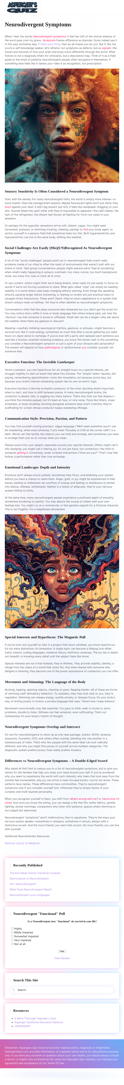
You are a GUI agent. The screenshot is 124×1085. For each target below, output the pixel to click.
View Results (62, 958)
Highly (18, 928)
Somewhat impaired (26, 936)
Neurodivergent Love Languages (30, 894)
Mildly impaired (23, 932)
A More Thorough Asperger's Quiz (35, 1018)
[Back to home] (23, 7)
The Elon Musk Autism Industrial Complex (35, 873)
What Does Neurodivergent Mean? (31, 889)
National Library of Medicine (22, 843)
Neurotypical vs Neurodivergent (29, 878)
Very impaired (22, 940)
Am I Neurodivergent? (23, 884)
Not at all (20, 944)
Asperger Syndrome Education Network (39, 1022)
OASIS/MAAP (22, 1026)
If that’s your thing (49, 44)
